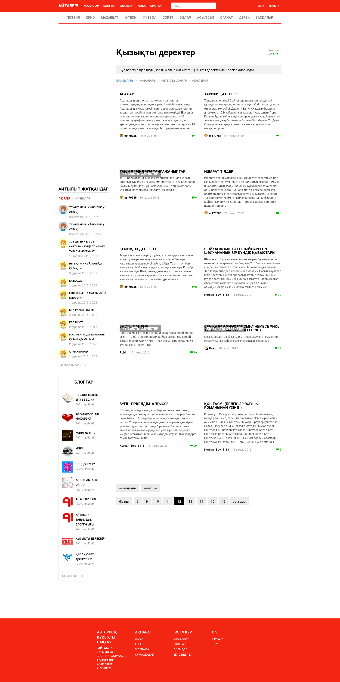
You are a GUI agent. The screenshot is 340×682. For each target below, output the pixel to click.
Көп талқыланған (174, 80)
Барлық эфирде (69, 365)
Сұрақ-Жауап (144, 654)
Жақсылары (125, 80)
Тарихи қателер (220, 94)
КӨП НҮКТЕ (76, 322)
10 (157, 501)
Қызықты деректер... (140, 249)
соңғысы (239, 501)
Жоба (142, 5)
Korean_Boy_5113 (216, 294)
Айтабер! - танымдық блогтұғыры (85, 519)
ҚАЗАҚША (75, 280)
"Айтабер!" (105, 648)
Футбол (149, 17)
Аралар (127, 94)
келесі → (150, 487)
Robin (123, 352)
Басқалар (264, 17)
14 (201, 501)
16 (224, 501)
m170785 (215, 136)
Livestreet (105, 660)
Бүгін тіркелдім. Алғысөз (144, 404)
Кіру (261, 5)
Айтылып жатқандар (83, 189)
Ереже (139, 644)
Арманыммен (79, 351)
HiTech (130, 17)
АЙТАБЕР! (68, 5)
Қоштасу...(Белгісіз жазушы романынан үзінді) (231, 406)
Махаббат (109, 17)
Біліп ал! (156, 5)
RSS (84, 365)
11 (168, 501)
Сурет (168, 17)
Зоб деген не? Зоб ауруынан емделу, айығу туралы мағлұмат (87, 246)
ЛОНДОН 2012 (85, 464)
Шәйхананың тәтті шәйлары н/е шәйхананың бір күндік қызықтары (239, 251)
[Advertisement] (84, 117)
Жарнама (142, 649)
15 (212, 501)
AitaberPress (86, 499)
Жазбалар (91, 5)
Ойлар (185, 17)
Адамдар (126, 5)
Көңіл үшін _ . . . (87, 432)
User (212, 348)
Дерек (244, 17)
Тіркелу (274, 5)
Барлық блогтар (72, 576)
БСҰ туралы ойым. (82, 310)
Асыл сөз (205, 17)
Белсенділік (182, 654)
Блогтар (109, 5)
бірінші (124, 501)
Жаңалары (148, 80)
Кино (90, 17)
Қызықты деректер (140, 173)
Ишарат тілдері (219, 171)
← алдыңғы (127, 487)
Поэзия (73, 17)
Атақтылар (200, 80)
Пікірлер (64, 198)
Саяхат (226, 17)
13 (190, 501)
